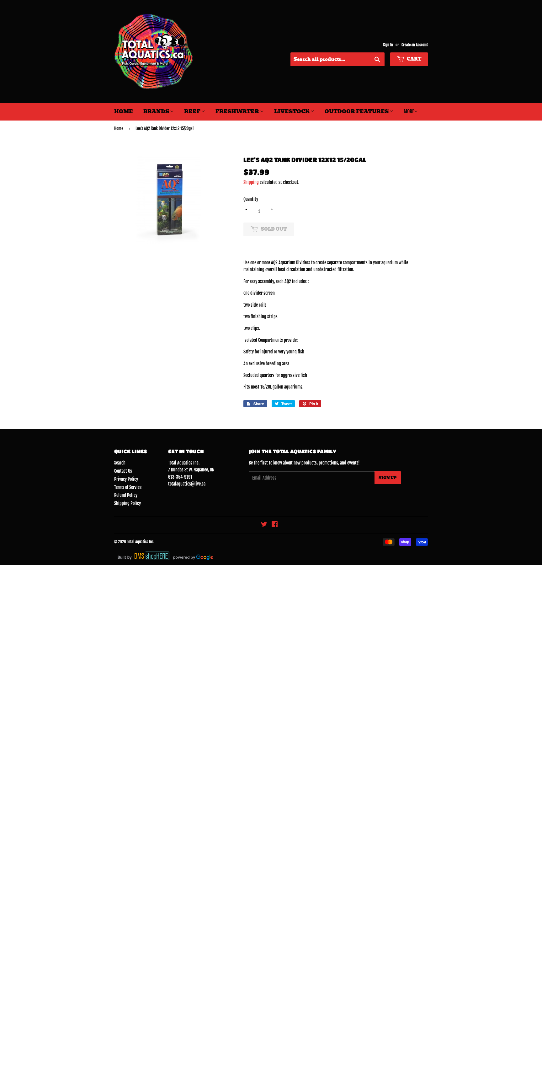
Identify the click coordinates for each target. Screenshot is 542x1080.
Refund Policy (125, 495)
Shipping (251, 182)
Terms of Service (127, 487)
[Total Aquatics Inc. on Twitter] (264, 525)
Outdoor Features (357, 112)
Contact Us (123, 471)
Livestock (292, 112)
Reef (192, 112)
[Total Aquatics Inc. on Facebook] (274, 525)
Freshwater (237, 112)
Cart (414, 59)
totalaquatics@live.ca (186, 483)
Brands (156, 112)
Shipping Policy (127, 503)
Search (119, 462)
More (409, 111)
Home (123, 112)
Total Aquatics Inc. (140, 541)
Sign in (388, 44)
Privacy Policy (126, 479)
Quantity (250, 199)
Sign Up (388, 478)
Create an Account (414, 44)
